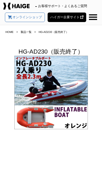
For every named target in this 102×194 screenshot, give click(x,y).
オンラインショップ (27, 17)
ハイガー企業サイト (65, 17)
